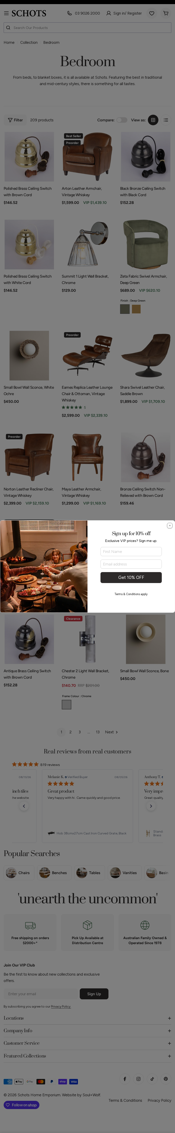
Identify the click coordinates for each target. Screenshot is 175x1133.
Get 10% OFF (131, 577)
